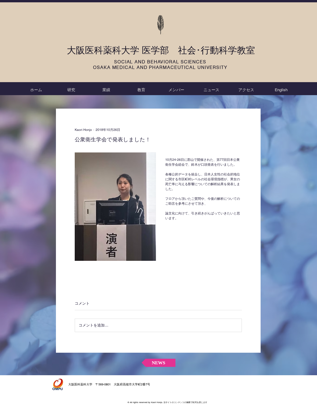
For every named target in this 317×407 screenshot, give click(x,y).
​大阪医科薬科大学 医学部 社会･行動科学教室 (161, 50)
